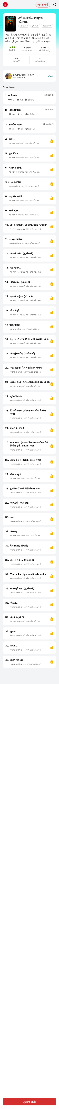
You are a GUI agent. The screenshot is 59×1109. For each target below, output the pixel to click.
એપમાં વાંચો (42, 4)
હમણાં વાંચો (29, 1101)
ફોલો (50, 76)
